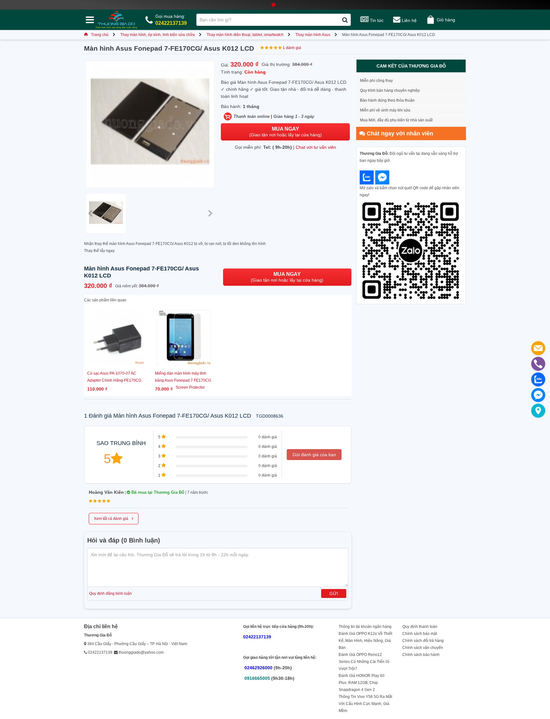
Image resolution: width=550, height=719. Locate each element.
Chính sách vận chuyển (422, 647)
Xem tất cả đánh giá (113, 518)
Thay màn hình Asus (312, 34)
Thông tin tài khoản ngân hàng (365, 626)
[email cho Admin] (538, 348)
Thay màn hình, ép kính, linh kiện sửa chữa (157, 34)
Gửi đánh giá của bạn (314, 454)
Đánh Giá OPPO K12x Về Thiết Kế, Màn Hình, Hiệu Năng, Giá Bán (365, 640)
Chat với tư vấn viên (316, 147)
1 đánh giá (292, 48)
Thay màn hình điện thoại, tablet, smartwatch (245, 34)
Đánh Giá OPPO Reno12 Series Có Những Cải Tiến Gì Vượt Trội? (364, 661)
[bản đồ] (538, 411)
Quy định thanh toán (419, 626)
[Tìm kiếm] (345, 20)
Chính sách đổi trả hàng (423, 640)
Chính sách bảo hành (421, 654)
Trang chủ (100, 34)
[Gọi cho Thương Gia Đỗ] (538, 364)
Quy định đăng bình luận (110, 593)
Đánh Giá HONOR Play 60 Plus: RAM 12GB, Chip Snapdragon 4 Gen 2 (361, 682)
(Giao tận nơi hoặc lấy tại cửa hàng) (285, 131)
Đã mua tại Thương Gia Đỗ (157, 492)
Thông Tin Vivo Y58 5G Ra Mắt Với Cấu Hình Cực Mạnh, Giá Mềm (365, 703)
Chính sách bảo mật (419, 633)
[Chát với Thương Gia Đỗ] (367, 177)
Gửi (333, 593)
